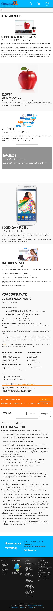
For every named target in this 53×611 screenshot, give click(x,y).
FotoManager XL (29, 590)
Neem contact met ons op (13, 546)
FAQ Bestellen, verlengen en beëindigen (5, 567)
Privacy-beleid (39, 605)
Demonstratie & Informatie (5, 573)
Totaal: (47, 3)
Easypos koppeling (29, 585)
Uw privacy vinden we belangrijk (5, 570)
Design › (32, 413)
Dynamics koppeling (30, 588)
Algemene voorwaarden (4, 562)
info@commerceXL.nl (40, 607)
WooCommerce (29, 573)
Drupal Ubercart (29, 575)
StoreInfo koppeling (30, 587)
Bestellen (44, 400)
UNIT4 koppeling (29, 586)
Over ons (3, 571)
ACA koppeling (29, 584)
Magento (28, 574)
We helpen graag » (31, 550)
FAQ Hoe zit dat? (5, 564)
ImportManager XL (30, 591)
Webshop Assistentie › (45, 414)
